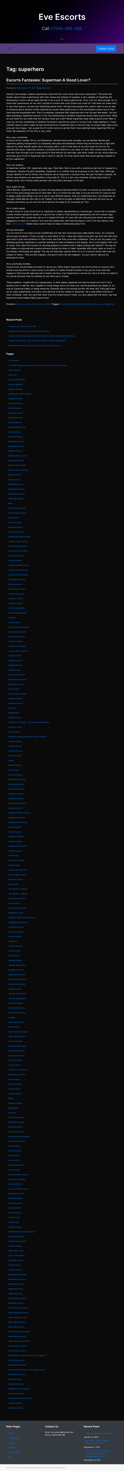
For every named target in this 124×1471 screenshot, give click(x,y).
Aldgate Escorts (15, 399)
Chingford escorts (16, 594)
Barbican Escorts (15, 418)
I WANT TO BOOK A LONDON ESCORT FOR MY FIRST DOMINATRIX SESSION (41, 336)
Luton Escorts (14, 951)
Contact (11, 618)
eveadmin (46, 88)
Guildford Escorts (15, 794)
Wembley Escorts (15, 1303)
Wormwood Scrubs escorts (20, 1398)
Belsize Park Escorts (17, 465)
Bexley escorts (14, 475)
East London (13, 689)
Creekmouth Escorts (17, 632)
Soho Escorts (14, 1155)
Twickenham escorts (17, 1241)
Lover (100, 304)
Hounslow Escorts (16, 860)
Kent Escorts (13, 903)
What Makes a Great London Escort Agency (27, 1355)
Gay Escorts (13, 770)
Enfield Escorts (14, 718)
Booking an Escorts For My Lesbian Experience (28, 331)
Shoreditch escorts (16, 1141)
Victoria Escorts (15, 1270)
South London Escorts (18, 1174)
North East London (16, 1022)
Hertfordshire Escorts (17, 846)
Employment (13, 713)
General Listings (15, 775)
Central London (15, 560)
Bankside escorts (15, 413)
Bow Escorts (13, 517)
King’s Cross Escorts (17, 908)
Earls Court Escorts (16, 675)
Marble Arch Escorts (17, 979)
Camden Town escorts (18, 541)
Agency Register (15, 384)
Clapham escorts (15, 603)
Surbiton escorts (15, 1203)
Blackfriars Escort (15, 484)
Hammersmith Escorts (17, 822)
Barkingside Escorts (17, 427)
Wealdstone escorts (17, 1298)
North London (14, 1027)
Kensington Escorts (16, 898)
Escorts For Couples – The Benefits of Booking (28, 722)
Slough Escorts (14, 1151)
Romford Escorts (15, 1127)
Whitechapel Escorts (17, 1365)
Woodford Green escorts (19, 1389)
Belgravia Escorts (15, 460)
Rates (10, 1098)
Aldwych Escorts (15, 403)
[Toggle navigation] (9, 48)
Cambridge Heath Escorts (19, 537)
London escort (18, 224)
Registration (13, 1108)
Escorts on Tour (15, 727)
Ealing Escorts (14, 670)
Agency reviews (15, 389)
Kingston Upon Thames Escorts (22, 917)
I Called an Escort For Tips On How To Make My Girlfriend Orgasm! (37, 341)
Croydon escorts (15, 641)
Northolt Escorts (15, 1041)
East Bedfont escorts (17, 679)
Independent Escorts (17, 870)
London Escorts (15, 946)
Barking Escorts (15, 422)
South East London (16, 1165)
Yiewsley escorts (15, 1408)
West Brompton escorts (18, 1313)
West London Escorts (17, 1346)
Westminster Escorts (17, 1351)
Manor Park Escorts (16, 975)
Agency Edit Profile (16, 380)
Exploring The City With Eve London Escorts (27, 737)
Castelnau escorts (16, 556)
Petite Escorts (14, 1079)
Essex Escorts (14, 732)
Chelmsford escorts (17, 579)
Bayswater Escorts (16, 446)
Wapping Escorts (15, 1289)
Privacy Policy (14, 1089)
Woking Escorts (15, 1379)
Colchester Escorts (16, 608)
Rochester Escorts (16, 1122)
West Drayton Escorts (17, 1317)
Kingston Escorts (15, 913)
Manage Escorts (15, 960)
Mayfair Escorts (15, 989)
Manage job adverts (17, 965)
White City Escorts (16, 1360)
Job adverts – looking (17, 889)
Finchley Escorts (15, 751)
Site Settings (14, 1146)
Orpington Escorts (16, 1055)
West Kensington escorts (19, 1341)
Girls (48, 304)
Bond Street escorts (17, 513)
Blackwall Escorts (15, 498)
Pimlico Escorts (15, 1084)
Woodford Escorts (16, 1384)
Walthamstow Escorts (17, 1274)
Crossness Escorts (16, 637)
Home (11, 1433)
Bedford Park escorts (17, 456)
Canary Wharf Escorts (17, 546)
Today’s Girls (13, 1222)
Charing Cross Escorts (18, 570)
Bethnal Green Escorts (18, 470)
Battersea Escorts (16, 441)
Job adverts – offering (17, 894)
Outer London (14, 1065)
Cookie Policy (14, 622)
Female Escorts (15, 746)
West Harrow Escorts (17, 1336)
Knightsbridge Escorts (18, 922)
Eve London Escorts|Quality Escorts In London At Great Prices (38, 1467)
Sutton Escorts (14, 1213)
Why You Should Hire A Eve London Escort (26, 1370)
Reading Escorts (15, 1103)
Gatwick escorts (15, 765)
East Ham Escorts (15, 684)
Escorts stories (23, 304)
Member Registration (17, 998)
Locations (12, 941)
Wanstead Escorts (16, 1284)
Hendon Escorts (15, 841)
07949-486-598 (66, 28)
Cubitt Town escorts (17, 646)
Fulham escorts (15, 755)
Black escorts (14, 479)
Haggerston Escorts (17, 817)
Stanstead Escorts (16, 1193)
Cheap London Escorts (18, 575)
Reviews (12, 1113)
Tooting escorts (15, 1227)
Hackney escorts (15, 808)
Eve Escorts (38, 304)
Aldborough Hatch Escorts (19, 394)
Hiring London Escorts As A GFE (22, 326)
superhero (110, 304)
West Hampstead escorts (19, 1331)
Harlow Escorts (14, 827)
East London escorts (17, 694)
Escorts (63, 304)
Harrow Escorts (14, 832)
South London (14, 1170)
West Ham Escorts (16, 1327)
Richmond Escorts (16, 1117)
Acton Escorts (14, 370)
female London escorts (80, 304)
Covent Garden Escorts (18, 627)
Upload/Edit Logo (15, 1251)
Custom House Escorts (18, 651)
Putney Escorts (14, 1093)
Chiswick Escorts (15, 598)
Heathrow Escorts (16, 836)
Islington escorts (15, 879)
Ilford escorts (14, 865)
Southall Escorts (15, 1184)
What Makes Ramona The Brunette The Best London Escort (34, 345)
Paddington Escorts (16, 1074)
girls (95, 304)
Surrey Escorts (14, 1208)
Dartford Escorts (15, 660)
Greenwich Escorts (16, 789)
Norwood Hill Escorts (17, 1046)
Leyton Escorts (14, 936)
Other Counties (15, 1060)
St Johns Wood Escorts (18, 1189)
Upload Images (14, 1246)
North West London (16, 1036)
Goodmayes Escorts (17, 779)
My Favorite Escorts (17, 1008)
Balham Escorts (15, 408)
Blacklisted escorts (16, 494)
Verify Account (14, 1265)
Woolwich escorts (16, 1393)
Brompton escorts (16, 532)
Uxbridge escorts (15, 1260)
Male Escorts (14, 956)
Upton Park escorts (16, 1255)
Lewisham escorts (16, 927)
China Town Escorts (17, 589)
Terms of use (14, 1217)
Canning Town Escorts (18, 551)
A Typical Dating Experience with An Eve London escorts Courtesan (37, 365)
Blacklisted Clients (16, 489)
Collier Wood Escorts (17, 613)
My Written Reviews (17, 1013)
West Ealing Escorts (17, 1322)
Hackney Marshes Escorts (19, 813)
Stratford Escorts (15, 1198)
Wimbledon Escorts (16, 1374)
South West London (17, 1179)
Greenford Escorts (16, 784)
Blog (10, 503)
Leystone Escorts (15, 932)
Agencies (12, 375)
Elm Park (12, 708)
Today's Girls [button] (106, 48)
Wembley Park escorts (18, 1308)
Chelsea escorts (15, 584)
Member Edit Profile (17, 994)
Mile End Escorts (15, 1003)
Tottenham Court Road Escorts (21, 1232)
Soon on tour (14, 1160)
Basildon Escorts (15, 437)
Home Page (13, 855)
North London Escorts (17, 1032)
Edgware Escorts (15, 703)
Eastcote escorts (15, 698)
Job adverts (13, 884)
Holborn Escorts (15, 851)
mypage (11, 1017)
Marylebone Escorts (17, 984)
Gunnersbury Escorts (17, 803)
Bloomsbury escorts (17, 508)
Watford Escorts (15, 1294)
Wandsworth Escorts (17, 1279)
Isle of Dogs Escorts (17, 875)
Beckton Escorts (15, 451)
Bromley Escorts (15, 527)
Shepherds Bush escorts (19, 1136)
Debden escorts (15, 665)
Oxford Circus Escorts (17, 1070)
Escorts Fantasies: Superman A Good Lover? (48, 80)
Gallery (11, 760)
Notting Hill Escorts (16, 1051)
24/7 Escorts (13, 360)
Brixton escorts (14, 522)
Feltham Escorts (15, 741)
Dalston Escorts (15, 656)
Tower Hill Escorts (16, 1236)
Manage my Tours (16, 970)
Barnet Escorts (14, 432)
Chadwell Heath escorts (18, 565)
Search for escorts (16, 1132)
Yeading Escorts (15, 1403)
